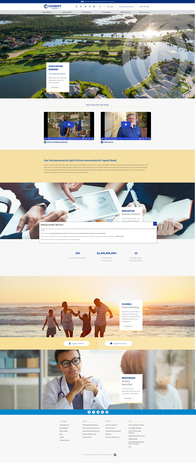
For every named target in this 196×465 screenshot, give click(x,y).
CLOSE (155, 223)
